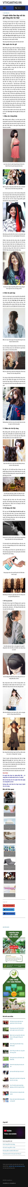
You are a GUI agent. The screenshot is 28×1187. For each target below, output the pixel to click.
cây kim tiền (11, 1166)
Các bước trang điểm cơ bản (9, 1147)
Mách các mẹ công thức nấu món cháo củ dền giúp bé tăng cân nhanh (17, 1037)
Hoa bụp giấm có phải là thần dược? (11, 1150)
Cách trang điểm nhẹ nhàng (9, 1144)
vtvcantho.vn (12, 2)
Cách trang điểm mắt (7, 1141)
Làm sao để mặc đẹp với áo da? (17, 1071)
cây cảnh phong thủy (20, 1166)
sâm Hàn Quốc (6, 927)
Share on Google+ (10, 905)
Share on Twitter (9, 909)
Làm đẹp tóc (6, 13)
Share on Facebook (10, 913)
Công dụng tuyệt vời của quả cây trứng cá (12, 1153)
